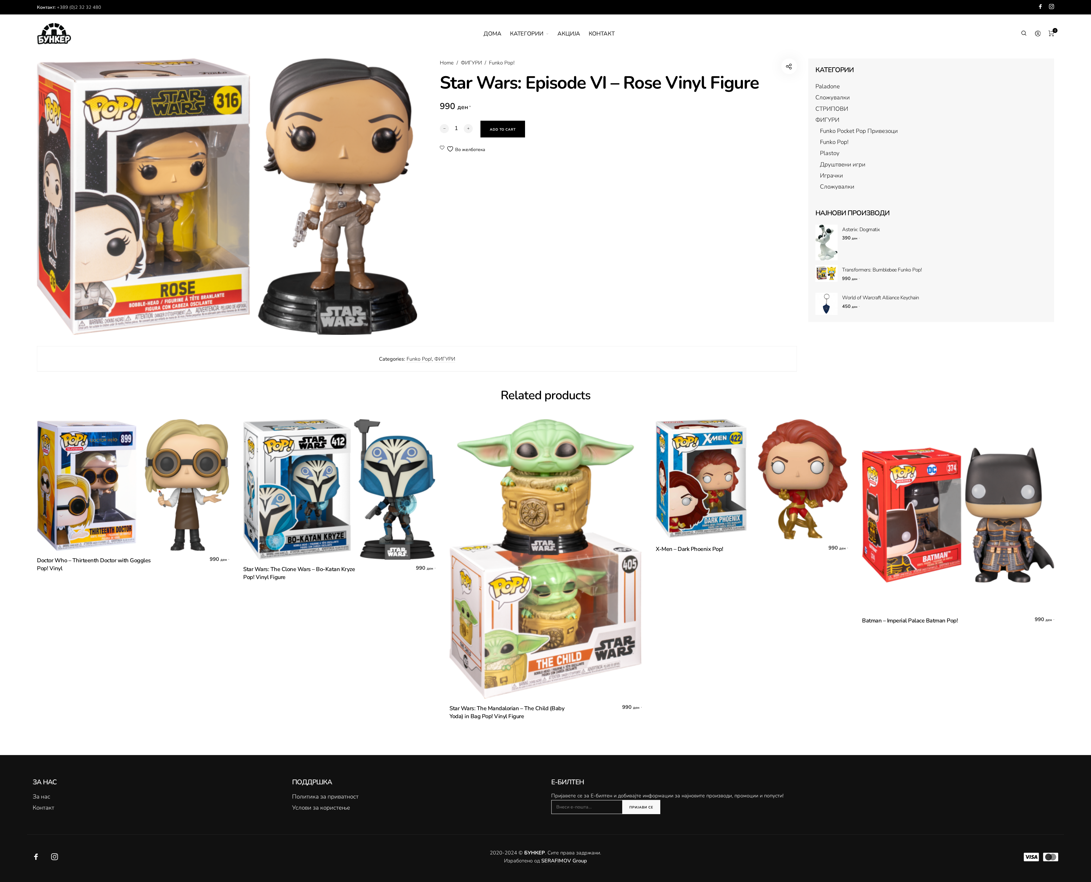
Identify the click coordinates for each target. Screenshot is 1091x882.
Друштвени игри (842, 164)
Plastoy (830, 153)
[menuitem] (497, 33)
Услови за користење (321, 808)
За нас (41, 797)
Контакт (43, 808)
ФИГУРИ (471, 62)
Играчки (831, 175)
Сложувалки (832, 97)
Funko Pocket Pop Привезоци (859, 131)
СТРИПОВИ (831, 109)
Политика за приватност (325, 797)
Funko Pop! (502, 62)
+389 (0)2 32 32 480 (79, 7)
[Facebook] (1040, 6)
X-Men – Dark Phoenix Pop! (689, 549)
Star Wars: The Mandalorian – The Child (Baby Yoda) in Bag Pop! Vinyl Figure (506, 712)
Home (447, 62)
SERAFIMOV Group (564, 860)
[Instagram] (1051, 6)
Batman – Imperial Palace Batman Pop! (910, 620)
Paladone (827, 86)
